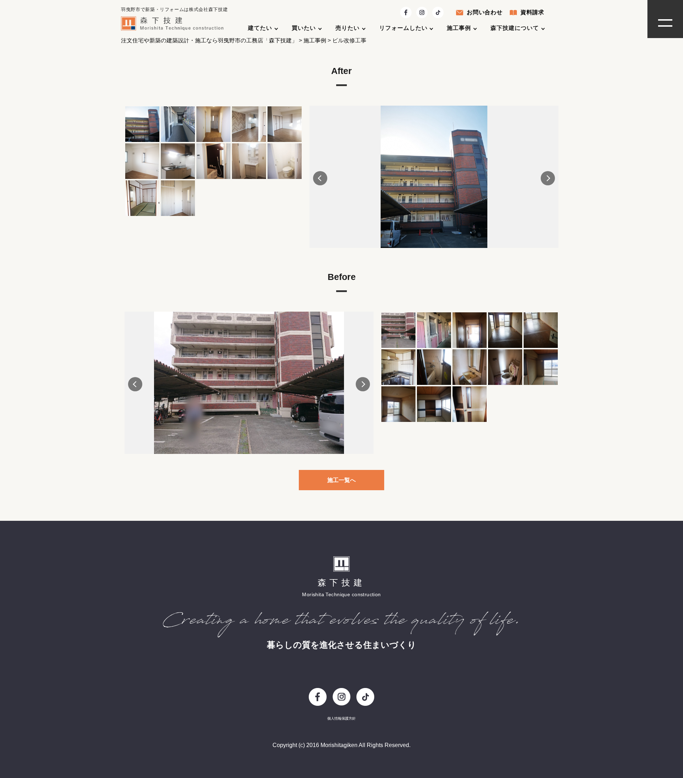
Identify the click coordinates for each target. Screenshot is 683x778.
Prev (320, 178)
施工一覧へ (341, 480)
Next (548, 178)
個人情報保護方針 (341, 718)
